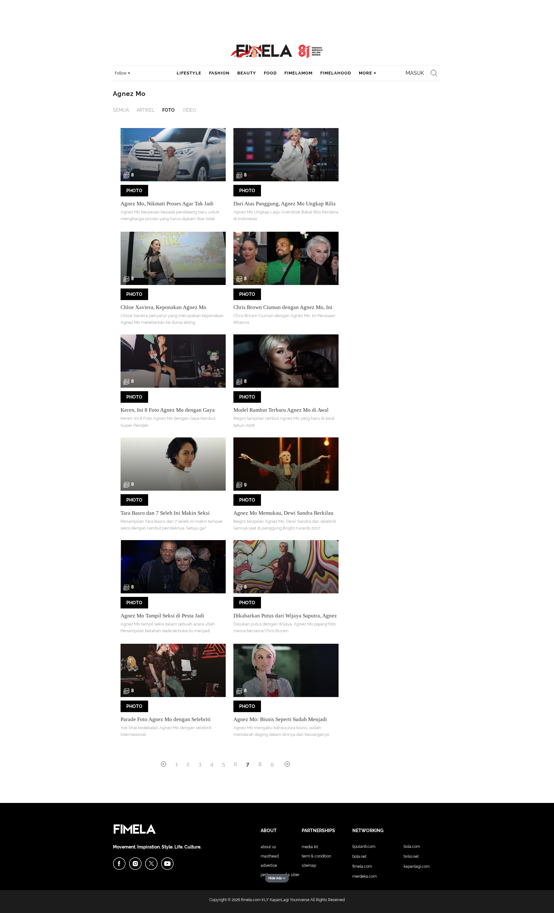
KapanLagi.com (417, 866)
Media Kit (310, 847)
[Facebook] (119, 863)
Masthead (270, 856)
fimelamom (298, 73)
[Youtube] (167, 863)
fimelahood (335, 73)
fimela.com (251, 900)
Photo (134, 190)
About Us (268, 847)
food (270, 73)
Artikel (146, 110)
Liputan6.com (363, 846)
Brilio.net (411, 856)
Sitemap (309, 865)
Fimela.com (362, 866)
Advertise (269, 865)
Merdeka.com (364, 876)
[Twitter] (151, 863)
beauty (246, 73)
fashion (219, 73)
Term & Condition (316, 856)
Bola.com (412, 846)
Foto (168, 110)
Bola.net (359, 856)
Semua (121, 110)
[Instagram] (135, 863)
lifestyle (189, 73)
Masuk (415, 73)
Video (189, 110)
